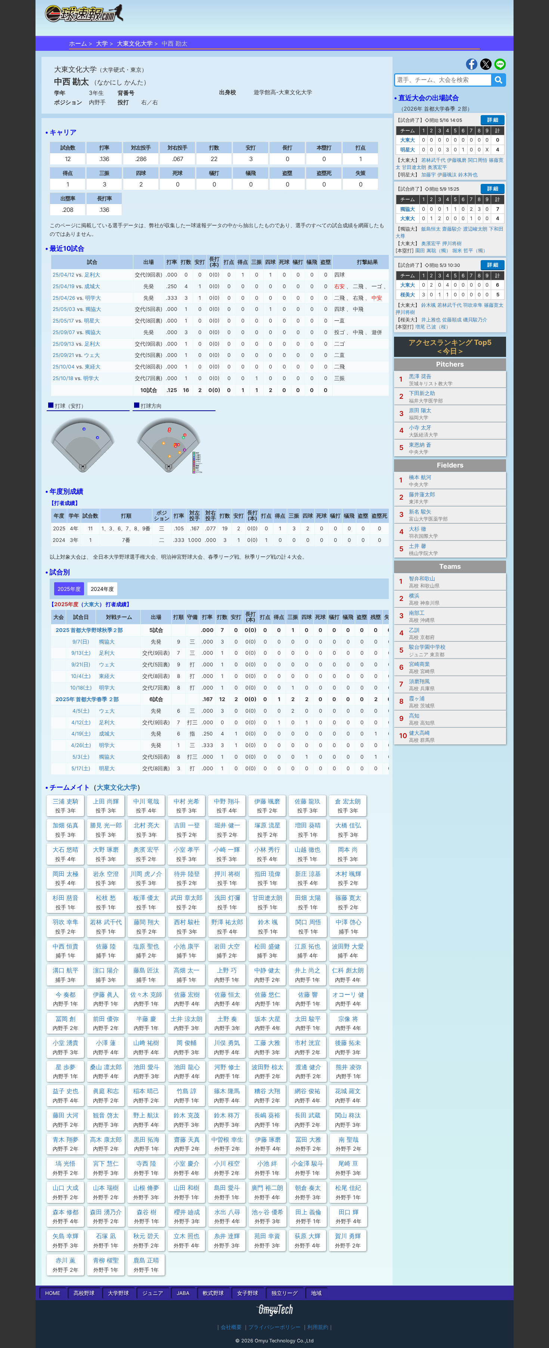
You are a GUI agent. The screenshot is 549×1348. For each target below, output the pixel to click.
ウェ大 (92, 355)
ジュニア (152, 1293)
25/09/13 (63, 344)
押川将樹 (452, 243)
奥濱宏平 (437, 167)
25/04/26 (64, 298)
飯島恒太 (431, 229)
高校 (84, 1293)
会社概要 (231, 1327)
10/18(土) (81, 688)
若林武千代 (433, 160)
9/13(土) (81, 653)
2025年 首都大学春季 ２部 (87, 699)
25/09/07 (64, 332)
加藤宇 (428, 175)
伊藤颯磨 (456, 160)
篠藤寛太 (493, 305)
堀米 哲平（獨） (470, 250)
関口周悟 (477, 160)
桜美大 (407, 294)
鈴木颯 (428, 305)
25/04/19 (63, 286)
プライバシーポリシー (274, 1327)
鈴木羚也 (468, 175)
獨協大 (93, 309)
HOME (52, 1293)
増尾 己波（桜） (433, 327)
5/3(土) (81, 757)
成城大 (92, 286)
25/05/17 (63, 321)
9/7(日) (80, 642)
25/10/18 (63, 378)
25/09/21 (63, 355)
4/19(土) (81, 734)
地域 (316, 1293)
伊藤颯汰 (447, 175)
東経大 (92, 367)
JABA (183, 1293)
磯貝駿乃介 (475, 320)
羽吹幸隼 (473, 305)
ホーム (78, 43)
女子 (247, 1293)
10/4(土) (81, 676)
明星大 (92, 321)
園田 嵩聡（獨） (433, 250)
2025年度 (69, 589)
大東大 (91, 604)
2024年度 (102, 589)
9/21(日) (80, 664)
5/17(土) (80, 768)
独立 (285, 1293)
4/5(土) (81, 711)
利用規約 (317, 1327)
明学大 (93, 298)
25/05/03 (64, 309)
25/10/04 (64, 367)
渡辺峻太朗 (475, 229)
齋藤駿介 (452, 229)
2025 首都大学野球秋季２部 (89, 630)
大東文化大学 (135, 43)
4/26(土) (81, 745)
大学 (102, 43)
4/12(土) (81, 722)
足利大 (92, 275)
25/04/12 (63, 275)
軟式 (213, 1293)
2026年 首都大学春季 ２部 (435, 108)
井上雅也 (431, 320)
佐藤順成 (452, 320)
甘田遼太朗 (414, 167)
